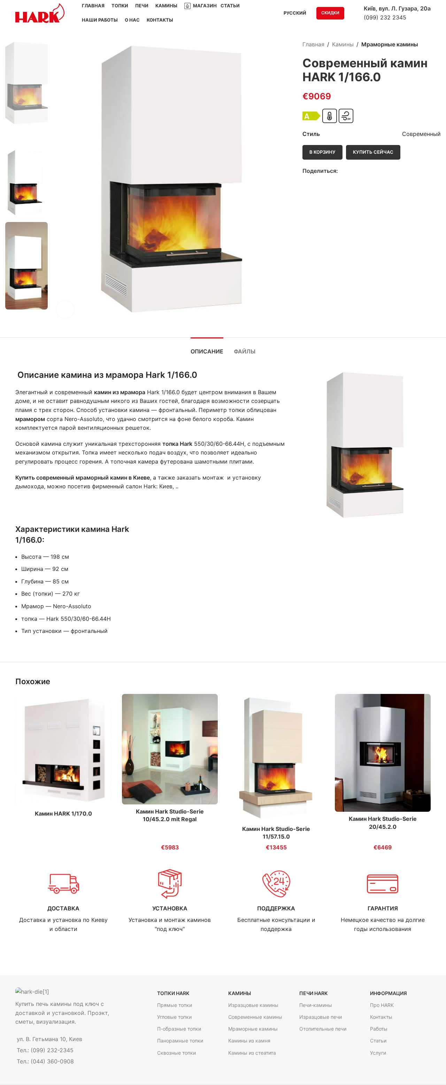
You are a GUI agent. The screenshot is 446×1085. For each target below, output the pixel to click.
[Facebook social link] (342, 171)
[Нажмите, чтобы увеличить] (65, 309)
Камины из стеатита (252, 1053)
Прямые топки (174, 1005)
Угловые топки (174, 1017)
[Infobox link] (63, 900)
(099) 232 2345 (385, 17)
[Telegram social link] (366, 171)
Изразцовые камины (253, 1005)
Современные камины (255, 1017)
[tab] (207, 348)
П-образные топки (179, 1029)
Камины (343, 44)
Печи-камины (315, 1005)
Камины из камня (249, 1041)
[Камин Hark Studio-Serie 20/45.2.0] (383, 753)
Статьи (378, 1041)
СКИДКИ (330, 12)
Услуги (378, 1053)
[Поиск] (354, 13)
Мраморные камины (389, 44)
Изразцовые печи (320, 1017)
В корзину (322, 152)
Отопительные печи (322, 1029)
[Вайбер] (374, 171)
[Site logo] (39, 12)
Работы (378, 1029)
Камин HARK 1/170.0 (63, 813)
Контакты (381, 1017)
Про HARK (382, 1005)
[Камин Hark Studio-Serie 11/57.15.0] (276, 758)
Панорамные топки (180, 1041)
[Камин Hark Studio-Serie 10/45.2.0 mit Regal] (170, 749)
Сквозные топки (176, 1053)
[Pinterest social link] (358, 171)
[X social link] (350, 171)
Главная (313, 44)
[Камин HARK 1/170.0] (63, 750)
